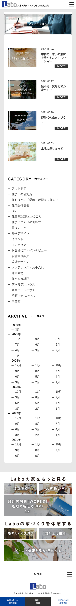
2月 (58, 350)
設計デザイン (20, 261)
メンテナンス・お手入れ (28, 267)
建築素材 (17, 273)
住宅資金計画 (20, 278)
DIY (14, 211)
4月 (17, 350)
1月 (17, 356)
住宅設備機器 (20, 205)
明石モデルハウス (23, 295)
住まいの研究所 (22, 194)
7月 (17, 344)
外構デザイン (20, 233)
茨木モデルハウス (23, 284)
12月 (18, 365)
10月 (59, 365)
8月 (58, 339)
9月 (37, 339)
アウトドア (19, 188)
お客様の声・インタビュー (29, 250)
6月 (37, 344)
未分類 (16, 301)
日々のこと (19, 227)
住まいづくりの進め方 (26, 222)
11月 (18, 339)
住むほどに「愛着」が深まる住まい (35, 199)
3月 (17, 329)
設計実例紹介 (20, 256)
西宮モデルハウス (23, 290)
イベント (17, 239)
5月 (58, 344)
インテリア (19, 244)
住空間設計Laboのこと (26, 216)
